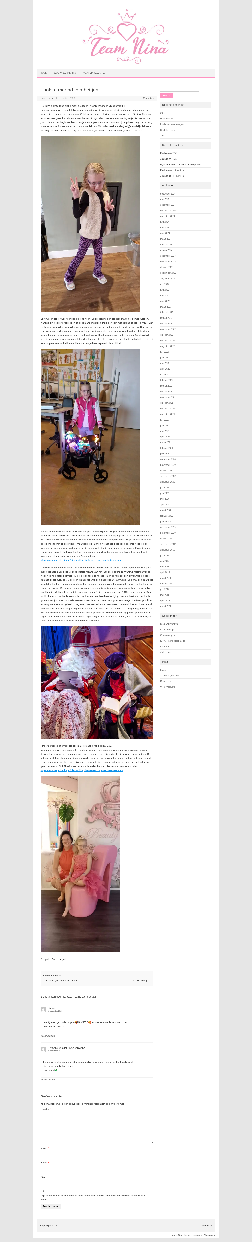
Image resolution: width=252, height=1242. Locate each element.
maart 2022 (165, 374)
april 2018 (165, 600)
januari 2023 (166, 318)
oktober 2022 (166, 335)
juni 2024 (164, 222)
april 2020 (165, 504)
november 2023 (168, 261)
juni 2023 (164, 290)
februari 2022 (166, 380)
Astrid (51, 1008)
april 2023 (165, 301)
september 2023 (168, 273)
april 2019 (165, 572)
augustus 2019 (167, 550)
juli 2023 (164, 284)
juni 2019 (164, 561)
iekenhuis (118, 770)
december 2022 (168, 323)
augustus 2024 (167, 216)
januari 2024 (166, 250)
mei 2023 (164, 295)
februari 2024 (166, 244)
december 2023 (168, 256)
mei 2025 (164, 199)
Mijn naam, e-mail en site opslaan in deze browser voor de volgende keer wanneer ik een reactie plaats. (93, 1197)
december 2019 (168, 527)
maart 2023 (165, 306)
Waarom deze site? (94, 73)
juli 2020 (164, 487)
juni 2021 (164, 425)
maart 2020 (165, 510)
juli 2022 (164, 352)
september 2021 (168, 408)
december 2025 (168, 193)
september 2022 (168, 340)
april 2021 (165, 436)
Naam (45, 1148)
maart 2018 (165, 606)
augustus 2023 (167, 278)
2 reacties (148, 98)
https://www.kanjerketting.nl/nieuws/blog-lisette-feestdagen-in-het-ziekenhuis (82, 560)
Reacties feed (167, 681)
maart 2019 (165, 578)
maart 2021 (165, 442)
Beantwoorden (48, 1036)
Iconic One (177, 1235)
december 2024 (168, 205)
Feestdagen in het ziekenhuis (60, 980)
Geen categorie (59, 959)
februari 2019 (166, 583)
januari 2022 (166, 386)
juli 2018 (164, 589)
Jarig (162, 135)
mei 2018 (164, 595)
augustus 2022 (167, 346)
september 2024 (168, 210)
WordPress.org (167, 687)
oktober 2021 (166, 403)
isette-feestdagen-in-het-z (99, 770)
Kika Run (164, 646)
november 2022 (168, 329)
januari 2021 (166, 453)
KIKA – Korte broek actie (172, 641)
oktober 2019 (166, 538)
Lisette (50, 98)
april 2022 (165, 369)
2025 (162, 113)
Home (43, 73)
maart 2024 (165, 239)
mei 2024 (164, 227)
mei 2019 (164, 566)
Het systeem (166, 118)
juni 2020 (164, 493)
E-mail (45, 1162)
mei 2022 (164, 363)
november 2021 (168, 397)
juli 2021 (164, 420)
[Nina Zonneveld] (126, 63)
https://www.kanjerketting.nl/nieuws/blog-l (63, 770)
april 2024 (165, 233)
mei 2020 (164, 499)
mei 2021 (164, 431)
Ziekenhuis (165, 652)
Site (43, 1177)
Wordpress (209, 1235)
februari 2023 (166, 312)
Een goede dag (141, 980)
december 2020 (168, 459)
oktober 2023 (166, 267)
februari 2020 (166, 516)
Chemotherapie (167, 629)
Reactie (45, 1109)
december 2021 (168, 391)
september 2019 (168, 544)
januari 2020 (166, 521)
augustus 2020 (167, 482)
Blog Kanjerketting (65, 73)
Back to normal (167, 130)
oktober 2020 (166, 470)
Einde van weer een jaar (172, 124)
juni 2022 (164, 357)
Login (163, 670)
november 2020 (168, 465)
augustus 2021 (167, 414)
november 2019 (168, 533)
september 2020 (168, 476)
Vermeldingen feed (169, 675)
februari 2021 (166, 448)
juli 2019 (164, 555)
